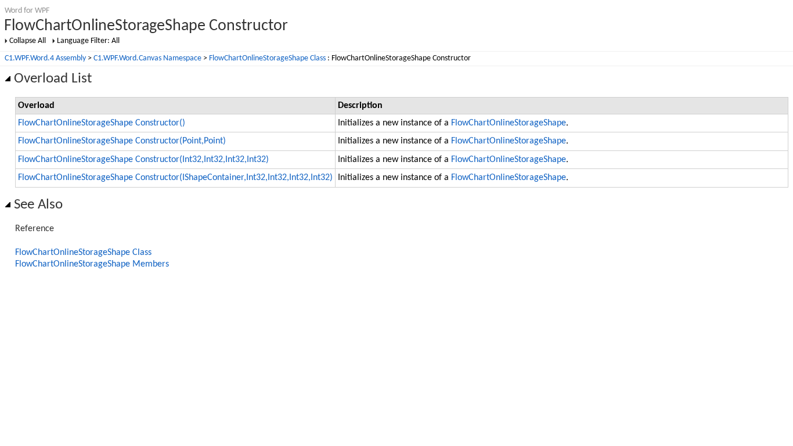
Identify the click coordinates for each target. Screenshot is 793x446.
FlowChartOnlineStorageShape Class (267, 58)
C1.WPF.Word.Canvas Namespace (147, 58)
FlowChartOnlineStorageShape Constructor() (101, 123)
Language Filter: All (88, 41)
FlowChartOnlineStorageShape (508, 123)
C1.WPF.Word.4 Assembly (45, 58)
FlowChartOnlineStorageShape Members (92, 264)
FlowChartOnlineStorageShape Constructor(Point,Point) (122, 141)
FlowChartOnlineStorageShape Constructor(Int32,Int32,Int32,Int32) (143, 159)
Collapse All (27, 41)
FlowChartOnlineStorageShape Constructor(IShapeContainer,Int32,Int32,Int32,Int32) (175, 177)
